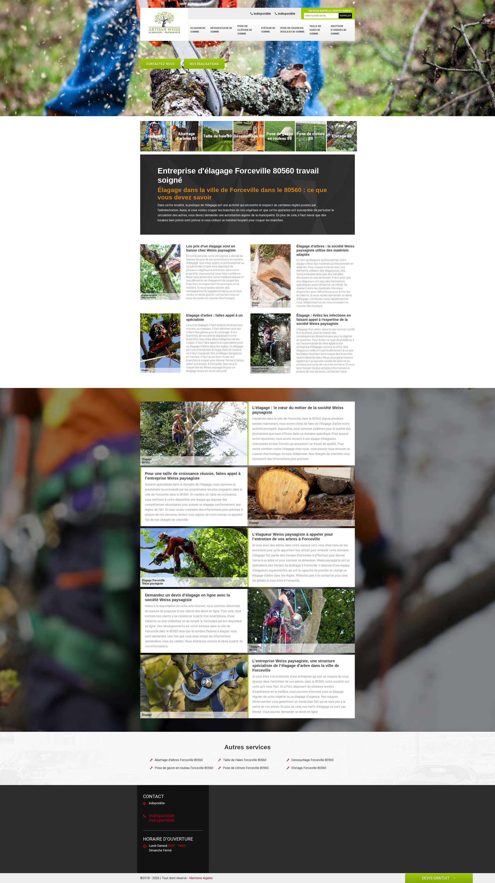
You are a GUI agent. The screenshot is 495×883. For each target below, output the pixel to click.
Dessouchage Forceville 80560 (312, 760)
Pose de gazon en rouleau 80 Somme (292, 30)
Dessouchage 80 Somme (221, 30)
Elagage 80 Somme (197, 30)
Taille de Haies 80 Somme (315, 30)
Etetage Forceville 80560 (308, 768)
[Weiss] (164, 22)
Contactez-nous (160, 64)
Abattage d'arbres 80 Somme (338, 30)
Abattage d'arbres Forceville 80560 (179, 760)
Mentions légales (201, 878)
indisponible (262, 13)
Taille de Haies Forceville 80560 (244, 760)
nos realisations (204, 64)
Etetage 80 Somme (268, 30)
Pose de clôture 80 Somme (244, 30)
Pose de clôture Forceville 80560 (246, 768)
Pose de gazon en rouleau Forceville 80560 (184, 768)
